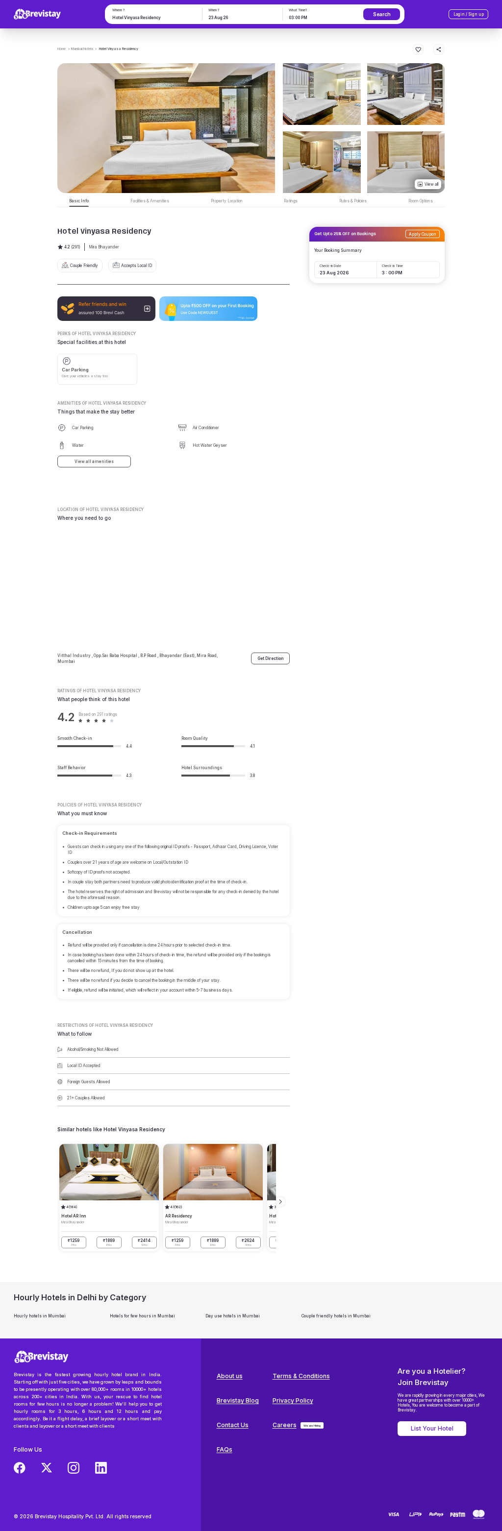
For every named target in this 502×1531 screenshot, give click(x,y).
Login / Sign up (468, 14)
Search (382, 14)
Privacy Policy (293, 1400)
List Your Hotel (432, 1428)
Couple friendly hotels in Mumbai (336, 1315)
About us (230, 1376)
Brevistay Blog (238, 1400)
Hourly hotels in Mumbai (40, 1315)
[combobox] (152, 18)
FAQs (224, 1449)
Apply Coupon (422, 234)
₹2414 (144, 1242)
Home (61, 49)
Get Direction (270, 658)
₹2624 (248, 1242)
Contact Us (233, 1425)
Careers (285, 1425)
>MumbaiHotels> (82, 49)
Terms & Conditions (301, 1376)
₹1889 (109, 1242)
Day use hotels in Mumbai (232, 1315)
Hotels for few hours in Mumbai (142, 1315)
